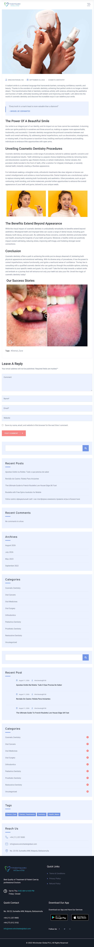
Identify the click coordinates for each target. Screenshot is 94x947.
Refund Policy (55, 884)
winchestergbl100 (16, 80)
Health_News (54, 814)
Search (86, 448)
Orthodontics (10, 615)
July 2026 (9, 552)
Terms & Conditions (57, 873)
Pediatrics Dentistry (13, 622)
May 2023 (9, 559)
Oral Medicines (11, 602)
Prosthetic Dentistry (13, 629)
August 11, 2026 (24, 680)
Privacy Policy (55, 878)
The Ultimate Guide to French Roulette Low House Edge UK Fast (31, 485)
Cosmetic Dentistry (56, 80)
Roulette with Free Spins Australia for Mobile (23, 492)
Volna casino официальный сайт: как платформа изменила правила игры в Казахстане (42, 499)
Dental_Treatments (27, 814)
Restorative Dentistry (13, 635)
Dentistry (41, 814)
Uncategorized (11, 642)
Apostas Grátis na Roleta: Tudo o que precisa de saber (27, 472)
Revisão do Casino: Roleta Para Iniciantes (22, 479)
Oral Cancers (10, 595)
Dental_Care (17, 351)
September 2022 (12, 566)
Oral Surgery (10, 608)
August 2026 (10, 545)
